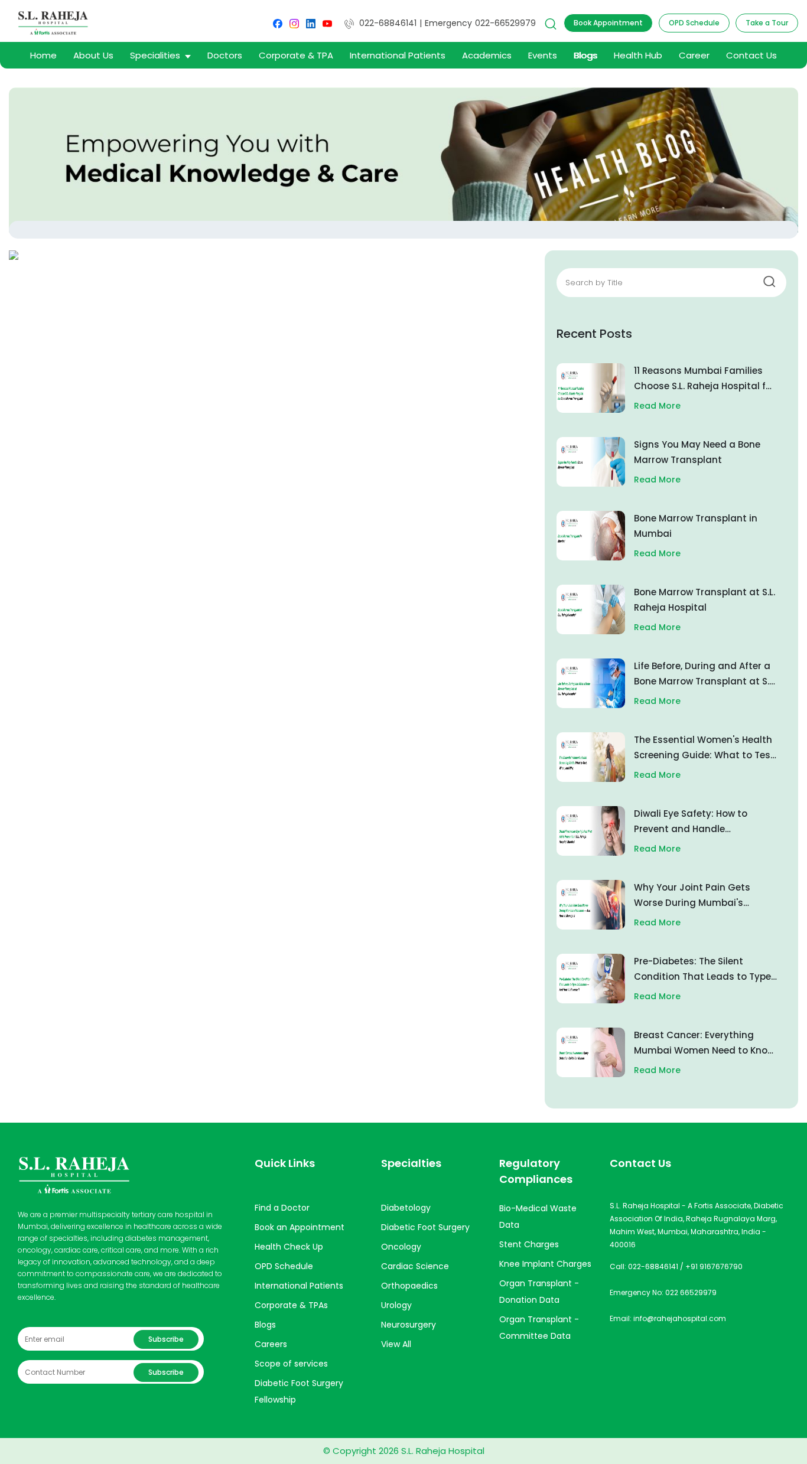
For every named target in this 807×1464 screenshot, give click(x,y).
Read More (657, 406)
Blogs (585, 55)
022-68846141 (387, 23)
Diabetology (406, 1208)
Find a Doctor (282, 1208)
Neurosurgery (408, 1325)
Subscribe (166, 1339)
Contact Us (751, 55)
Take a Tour (767, 23)
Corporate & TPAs (291, 1305)
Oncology (401, 1247)
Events (542, 55)
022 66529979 (691, 1292)
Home (43, 55)
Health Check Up (289, 1247)
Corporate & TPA (296, 55)
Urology (396, 1305)
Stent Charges (529, 1244)
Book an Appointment (299, 1227)
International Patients (397, 55)
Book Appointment (608, 23)
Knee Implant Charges (545, 1264)
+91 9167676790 (714, 1266)
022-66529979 (505, 23)
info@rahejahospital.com (679, 1318)
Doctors (224, 55)
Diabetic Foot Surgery (425, 1227)
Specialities (155, 55)
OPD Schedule (694, 23)
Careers (271, 1344)
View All (396, 1344)
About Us (93, 55)
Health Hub (638, 55)
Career (694, 55)
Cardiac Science (415, 1266)
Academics (487, 55)
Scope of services (291, 1364)
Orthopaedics (409, 1286)
